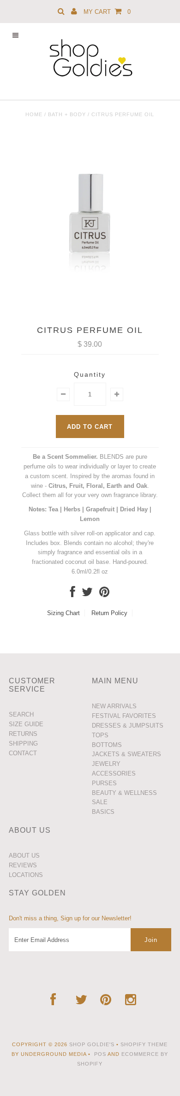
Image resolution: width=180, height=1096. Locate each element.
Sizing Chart (63, 613)
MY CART (107, 11)
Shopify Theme (144, 1044)
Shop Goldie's (91, 1044)
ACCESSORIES (114, 773)
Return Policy (109, 613)
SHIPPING (23, 743)
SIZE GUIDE (26, 724)
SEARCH (21, 714)
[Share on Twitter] (87, 594)
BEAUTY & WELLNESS (124, 792)
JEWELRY (106, 763)
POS (100, 1054)
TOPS (100, 735)
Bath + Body (67, 114)
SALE (100, 802)
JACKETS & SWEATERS (126, 754)
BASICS (103, 811)
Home (33, 114)
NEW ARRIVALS (114, 706)
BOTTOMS (107, 744)
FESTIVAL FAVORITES (124, 715)
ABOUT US (24, 855)
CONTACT (23, 753)
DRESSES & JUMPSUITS (127, 725)
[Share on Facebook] (72, 594)
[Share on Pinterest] (104, 594)
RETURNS (23, 733)
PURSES (104, 783)
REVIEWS (23, 865)
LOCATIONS (26, 874)
